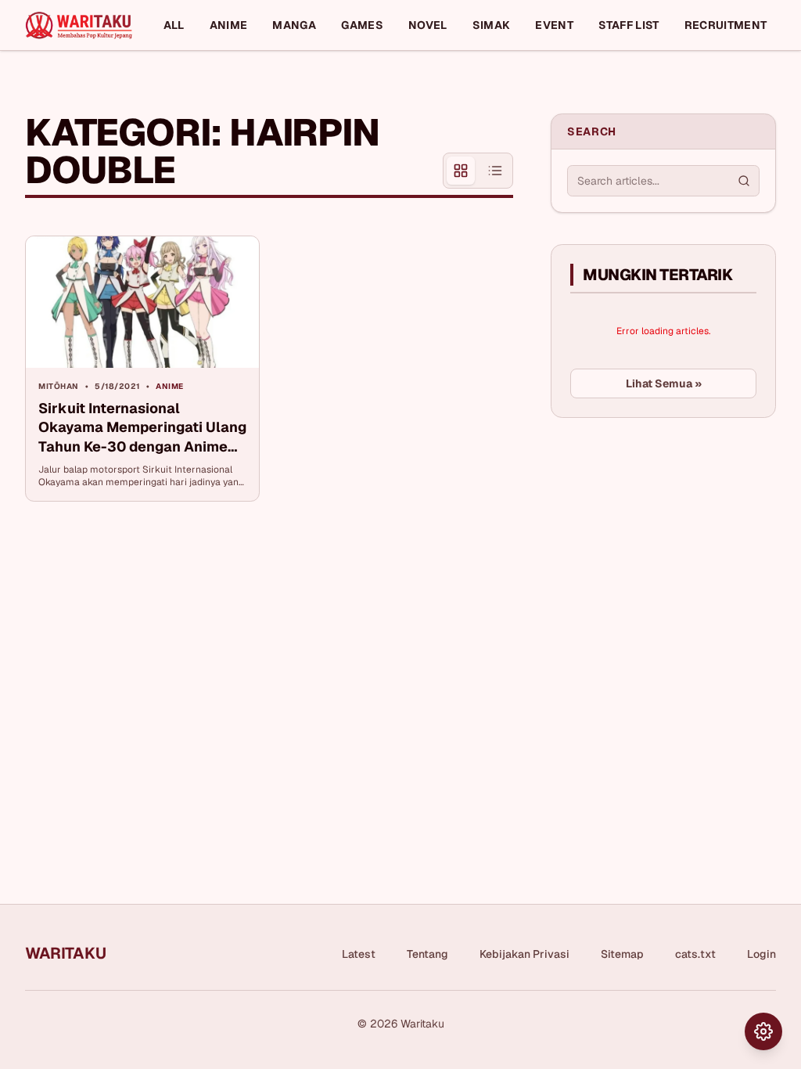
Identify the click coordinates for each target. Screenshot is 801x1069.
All (174, 25)
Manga (294, 25)
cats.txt (695, 954)
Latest (358, 954)
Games (362, 25)
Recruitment (725, 25)
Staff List (628, 25)
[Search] (744, 180)
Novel (427, 25)
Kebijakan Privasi (524, 954)
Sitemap (622, 954)
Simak (491, 25)
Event (554, 25)
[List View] (495, 171)
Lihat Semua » (664, 383)
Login (761, 954)
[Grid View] (461, 171)
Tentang (427, 954)
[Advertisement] (668, 547)
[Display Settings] (763, 1031)
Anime (229, 25)
